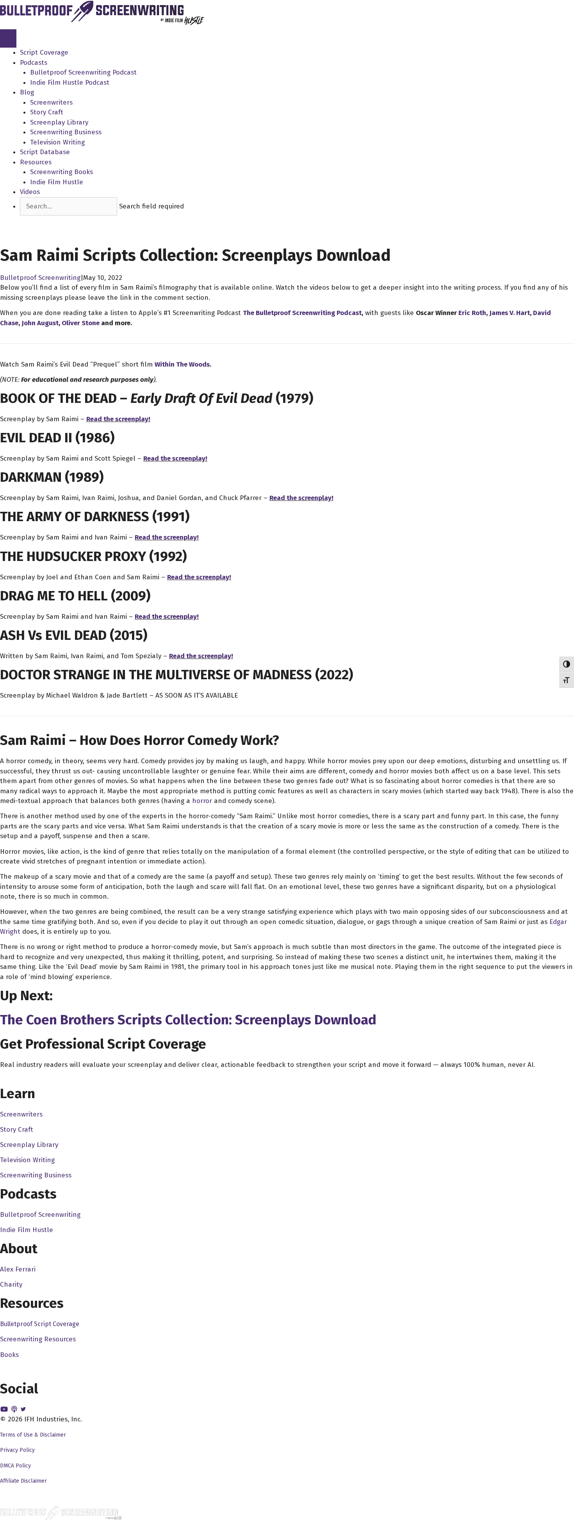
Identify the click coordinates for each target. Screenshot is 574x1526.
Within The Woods (182, 364)
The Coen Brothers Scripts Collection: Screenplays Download (188, 1019)
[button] (34, 220)
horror (202, 801)
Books (9, 1355)
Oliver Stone (81, 323)
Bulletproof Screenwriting (40, 278)
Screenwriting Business (66, 132)
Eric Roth (472, 313)
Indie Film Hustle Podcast (69, 82)
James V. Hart (509, 313)
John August (40, 323)
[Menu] (8, 38)
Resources (36, 162)
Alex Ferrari (18, 1269)
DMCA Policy (15, 1465)
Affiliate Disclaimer (23, 1481)
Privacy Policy (17, 1450)
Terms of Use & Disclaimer (33, 1435)
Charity (11, 1284)
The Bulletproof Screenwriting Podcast (302, 313)
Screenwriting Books (61, 172)
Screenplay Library (59, 122)
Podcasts (33, 63)
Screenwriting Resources (38, 1339)
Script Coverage (44, 52)
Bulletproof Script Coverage (39, 1324)
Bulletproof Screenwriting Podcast (83, 72)
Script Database (45, 152)
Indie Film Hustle (56, 182)
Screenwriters (51, 102)
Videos (30, 192)
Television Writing (57, 142)
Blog (27, 92)
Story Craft (46, 112)
